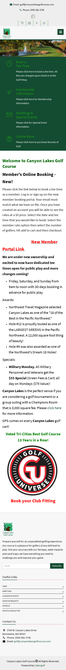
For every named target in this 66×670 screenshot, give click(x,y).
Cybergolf (39, 665)
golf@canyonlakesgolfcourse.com (37, 4)
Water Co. (6, 606)
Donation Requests (10, 601)
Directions (7, 591)
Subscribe (57, 565)
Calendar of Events (10, 596)
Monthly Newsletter (11, 611)
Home (4, 586)
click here (54, 407)
